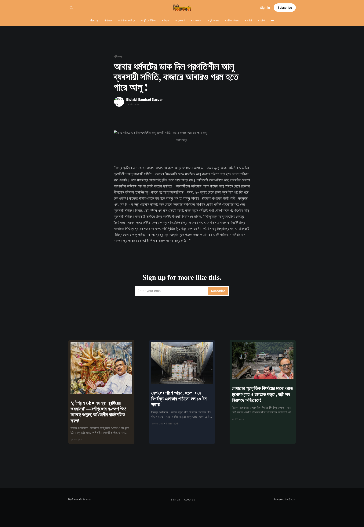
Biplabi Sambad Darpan (144, 99)
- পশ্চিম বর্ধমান (231, 20)
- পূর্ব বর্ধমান (213, 20)
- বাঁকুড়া (165, 20)
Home (94, 20)
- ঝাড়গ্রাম (196, 20)
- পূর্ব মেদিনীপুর (148, 20)
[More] (272, 20)
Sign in (265, 7)
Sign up (175, 499)
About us (189, 499)
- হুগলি (261, 20)
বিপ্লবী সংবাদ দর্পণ (75, 499)
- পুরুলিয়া (180, 20)
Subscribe (285, 7)
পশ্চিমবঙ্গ (108, 20)
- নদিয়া (248, 20)
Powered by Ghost (285, 499)
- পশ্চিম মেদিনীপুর (126, 20)
